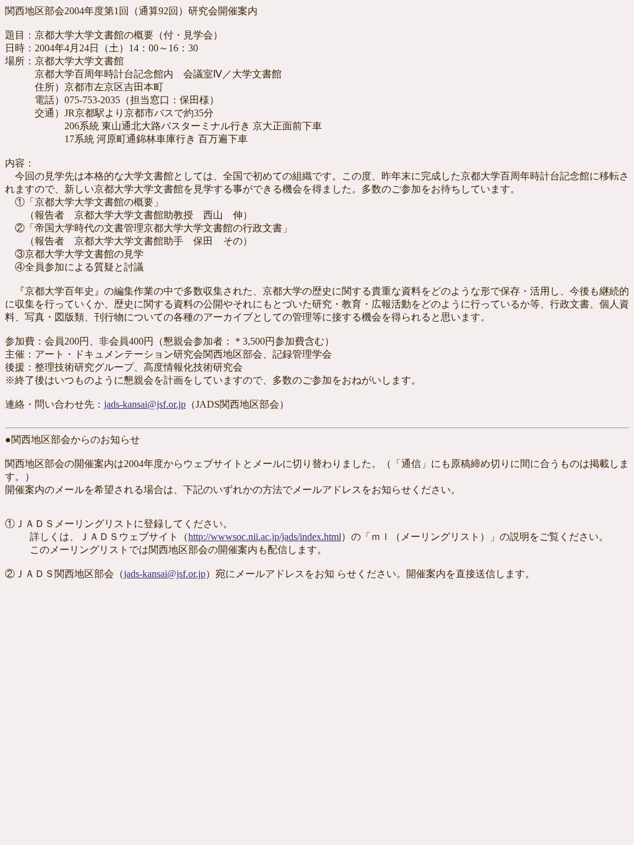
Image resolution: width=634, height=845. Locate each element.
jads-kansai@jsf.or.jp (145, 404)
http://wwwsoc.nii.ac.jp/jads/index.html (264, 536)
